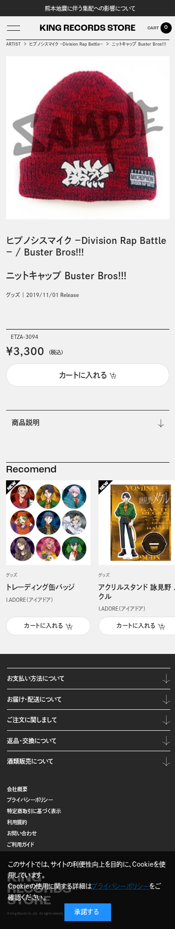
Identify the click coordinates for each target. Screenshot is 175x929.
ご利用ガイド (21, 844)
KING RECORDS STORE (87, 28)
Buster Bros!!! (54, 252)
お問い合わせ (22, 833)
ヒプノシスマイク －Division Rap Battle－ (66, 44)
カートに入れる (43, 626)
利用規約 (17, 822)
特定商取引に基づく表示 (34, 811)
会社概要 (17, 789)
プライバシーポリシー (30, 799)
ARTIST (13, 44)
